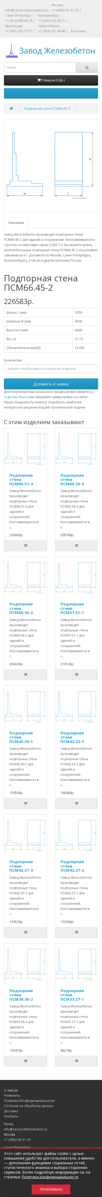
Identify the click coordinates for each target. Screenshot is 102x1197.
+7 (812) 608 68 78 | (20, 20)
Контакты (78, 31)
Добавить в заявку (51, 383)
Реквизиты (12, 1095)
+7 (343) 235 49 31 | (53, 20)
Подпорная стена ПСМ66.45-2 (47, 108)
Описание (16, 223)
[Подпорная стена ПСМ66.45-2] (51, 165)
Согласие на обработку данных (28, 1106)
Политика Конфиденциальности (29, 1100)
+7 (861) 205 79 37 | (20, 31)
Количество (13, 360)
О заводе (11, 1090)
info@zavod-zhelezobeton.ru (26, 10)
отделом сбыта (15, 397)
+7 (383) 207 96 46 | (53, 31)
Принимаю (51, 1189)
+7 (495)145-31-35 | (66, 10)
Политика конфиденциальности (49, 1176)
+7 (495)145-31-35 (17, 1139)
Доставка (11, 1111)
